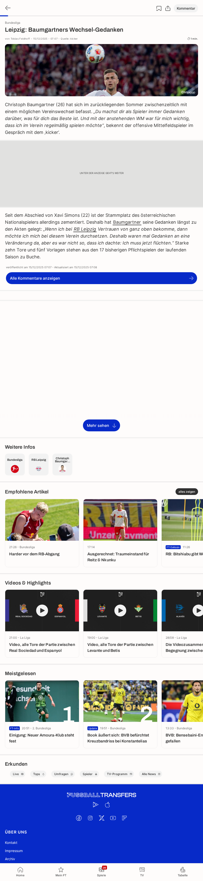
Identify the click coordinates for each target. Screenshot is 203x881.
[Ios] (107, 804)
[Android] (96, 804)
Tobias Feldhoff (20, 38)
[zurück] (7, 8)
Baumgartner (127, 222)
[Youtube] (113, 818)
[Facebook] (78, 818)
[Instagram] (90, 818)
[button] (186, 8)
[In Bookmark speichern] (159, 8)
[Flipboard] (124, 818)
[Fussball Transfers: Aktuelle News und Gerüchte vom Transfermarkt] (101, 795)
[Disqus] (101, 369)
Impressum (14, 851)
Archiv (10, 859)
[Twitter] (101, 818)
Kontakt (11, 842)
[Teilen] (168, 8)
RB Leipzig (85, 229)
